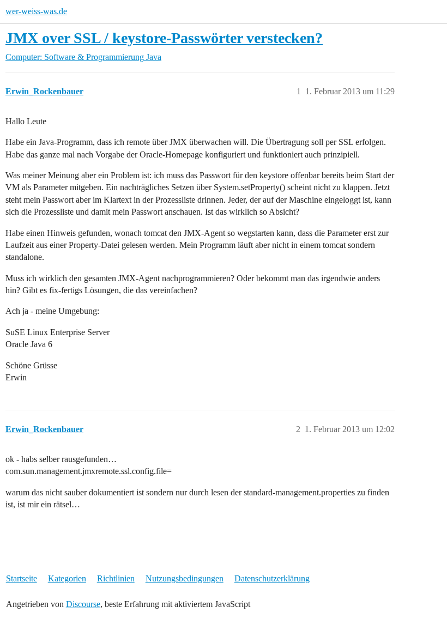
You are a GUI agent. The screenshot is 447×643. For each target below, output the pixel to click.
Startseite (21, 578)
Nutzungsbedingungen (185, 578)
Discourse (83, 604)
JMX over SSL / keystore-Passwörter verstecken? (164, 37)
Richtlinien (116, 578)
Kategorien (67, 578)
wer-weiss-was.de (36, 11)
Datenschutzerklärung (272, 578)
